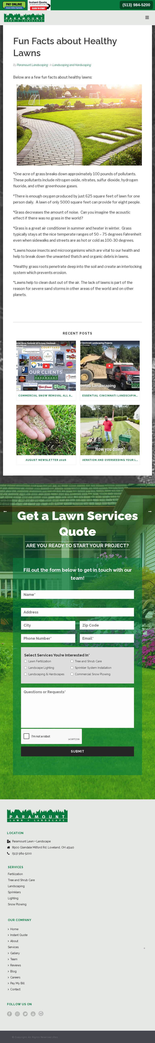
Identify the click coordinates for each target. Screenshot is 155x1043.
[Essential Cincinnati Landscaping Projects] (110, 366)
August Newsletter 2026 (46, 460)
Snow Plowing (17, 904)
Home (14, 929)
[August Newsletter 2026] (46, 430)
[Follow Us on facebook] (9, 1014)
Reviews (15, 965)
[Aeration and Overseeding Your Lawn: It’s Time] (110, 430)
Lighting (13, 898)
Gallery (15, 953)
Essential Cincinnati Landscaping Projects (111, 395)
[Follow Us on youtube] (33, 1014)
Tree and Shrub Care (21, 880)
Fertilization (15, 874)
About (14, 941)
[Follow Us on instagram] (17, 1014)
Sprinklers (14, 892)
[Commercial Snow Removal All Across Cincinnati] (46, 366)
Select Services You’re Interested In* (57, 655)
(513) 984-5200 (136, 5)
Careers (15, 977)
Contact (15, 989)
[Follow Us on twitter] (25, 1014)
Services (13, 947)
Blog (13, 971)
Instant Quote (18, 935)
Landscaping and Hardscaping (71, 65)
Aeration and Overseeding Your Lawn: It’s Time (111, 460)
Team (13, 959)
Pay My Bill (17, 983)
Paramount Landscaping (32, 65)
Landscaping (16, 886)
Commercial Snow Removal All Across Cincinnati (47, 395)
